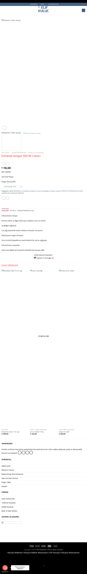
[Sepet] (83, 10)
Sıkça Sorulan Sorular (10, 478)
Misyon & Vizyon (8, 470)
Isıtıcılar (58, 191)
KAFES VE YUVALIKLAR (36, 153)
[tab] (5, 211)
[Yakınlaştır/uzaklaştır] (8, 561)
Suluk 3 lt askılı (64, 432)
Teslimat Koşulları (9, 503)
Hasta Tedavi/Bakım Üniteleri (46, 191)
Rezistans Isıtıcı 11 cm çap (10, 432)
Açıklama (5, 211)
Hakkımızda (6, 466)
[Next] (81, 75)
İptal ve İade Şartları (9, 511)
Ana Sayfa (5, 153)
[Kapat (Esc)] (2, 561)
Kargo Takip (6, 482)
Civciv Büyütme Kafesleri (29, 191)
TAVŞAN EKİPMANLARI (18, 153)
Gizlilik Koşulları (7, 507)
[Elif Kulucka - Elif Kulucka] (43, 10)
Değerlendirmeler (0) (25, 211)
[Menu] (3, 10)
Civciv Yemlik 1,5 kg (36, 432)
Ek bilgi (13, 211)
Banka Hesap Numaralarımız (12, 474)
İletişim (4, 486)
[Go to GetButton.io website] (5, 572)
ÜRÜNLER (21, 193)
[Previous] (6, 75)
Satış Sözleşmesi (8, 499)
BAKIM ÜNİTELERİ (14, 191)
